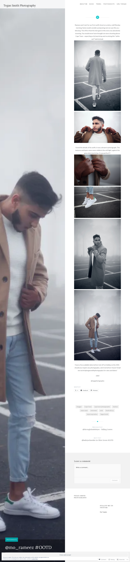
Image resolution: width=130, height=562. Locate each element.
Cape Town (88, 406)
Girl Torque (121, 4)
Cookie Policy (35, 559)
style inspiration (92, 414)
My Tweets (103, 512)
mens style (84, 410)
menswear (93, 410)
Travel (98, 4)
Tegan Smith (104, 414)
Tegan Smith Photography (20, 5)
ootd (101, 410)
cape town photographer (102, 406)
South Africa (110, 410)
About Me (83, 4)
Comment (115, 480)
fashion (115, 406)
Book (91, 4)
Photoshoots (109, 4)
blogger (79, 406)
